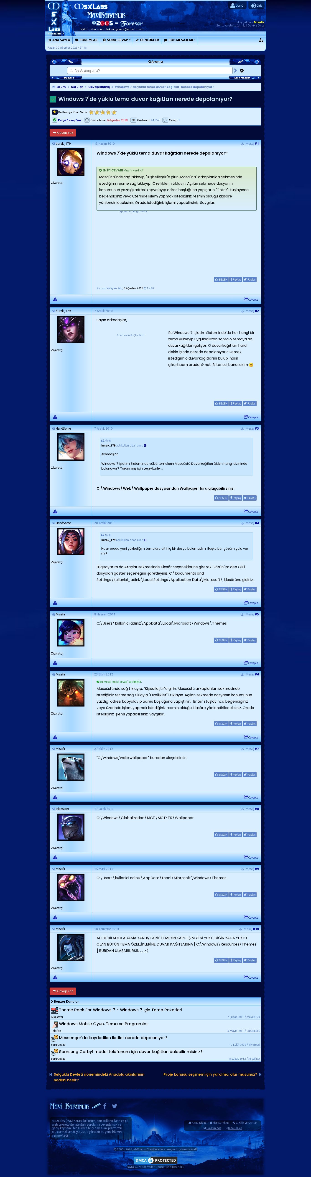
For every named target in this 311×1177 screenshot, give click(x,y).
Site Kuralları (221, 1122)
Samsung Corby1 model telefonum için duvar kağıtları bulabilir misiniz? (131, 1051)
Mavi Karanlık (75, 1121)
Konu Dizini (199, 1122)
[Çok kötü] (91, 112)
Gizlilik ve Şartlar (246, 1122)
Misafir (259, 22)
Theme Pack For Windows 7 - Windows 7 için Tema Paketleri (120, 1010)
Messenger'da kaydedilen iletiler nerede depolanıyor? (113, 1037)
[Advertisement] (133, 242)
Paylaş (236, 279)
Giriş (259, 5)
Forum (60, 87)
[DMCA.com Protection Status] (155, 1163)
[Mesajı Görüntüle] (145, 445)
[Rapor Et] (55, 299)
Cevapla (253, 299)
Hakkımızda (213, 1128)
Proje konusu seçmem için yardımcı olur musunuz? (210, 1074)
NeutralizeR (189, 1149)
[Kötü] (97, 112)
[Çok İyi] (114, 112)
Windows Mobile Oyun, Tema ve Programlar (103, 1024)
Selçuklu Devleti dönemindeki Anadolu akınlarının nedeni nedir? (99, 1077)
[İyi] (108, 112)
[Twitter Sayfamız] (114, 1107)
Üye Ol (239, 5)
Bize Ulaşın (235, 1128)
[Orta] (102, 112)
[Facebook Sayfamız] (105, 1107)
